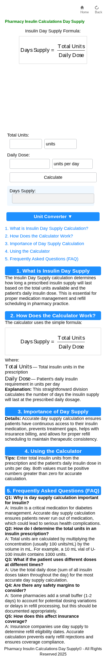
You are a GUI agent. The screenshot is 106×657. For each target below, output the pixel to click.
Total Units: (18, 135)
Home (84, 11)
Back (98, 11)
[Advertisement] (53, 97)
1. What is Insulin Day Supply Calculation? (46, 228)
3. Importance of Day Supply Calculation (44, 243)
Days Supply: (23, 190)
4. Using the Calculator (27, 251)
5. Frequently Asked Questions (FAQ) (41, 258)
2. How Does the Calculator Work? (39, 236)
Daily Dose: (18, 155)
